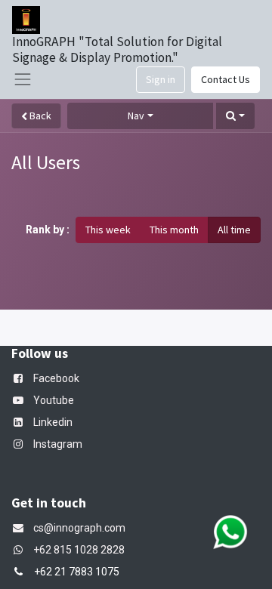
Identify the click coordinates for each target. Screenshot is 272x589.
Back (39, 115)
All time (234, 229)
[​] (21, 550)
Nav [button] (136, 115)
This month (174, 229)
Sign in (160, 79)
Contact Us (225, 79)
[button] (235, 116)
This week (108, 229)
